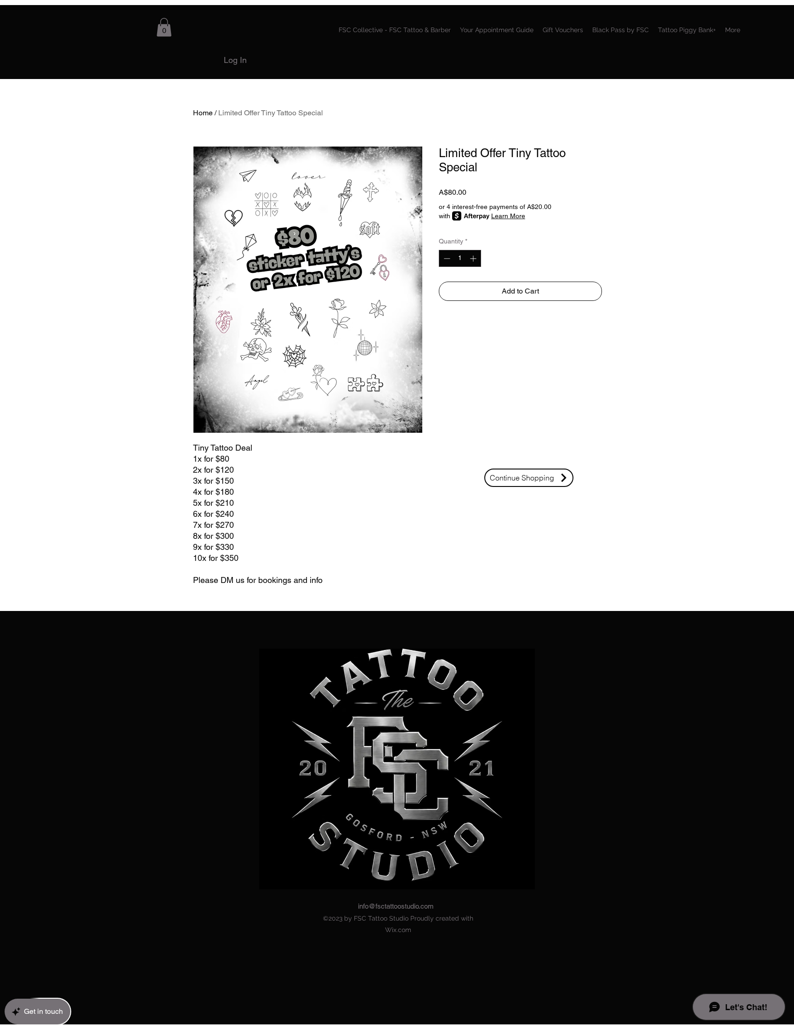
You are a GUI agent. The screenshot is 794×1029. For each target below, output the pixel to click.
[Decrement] (446, 258)
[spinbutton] (460, 258)
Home (203, 112)
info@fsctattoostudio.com (396, 906)
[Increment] (474, 258)
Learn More (508, 216)
